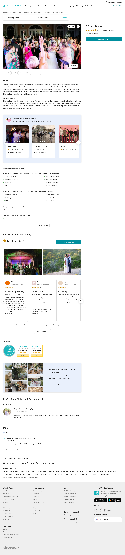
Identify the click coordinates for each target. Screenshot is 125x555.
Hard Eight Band (14, 146)
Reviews (24, 73)
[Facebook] (96, 510)
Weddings (6, 12)
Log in (112, 6)
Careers (5, 502)
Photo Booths (20, 474)
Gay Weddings (7, 537)
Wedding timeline (69, 499)
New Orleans (37, 12)
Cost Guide (37, 511)
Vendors (48, 6)
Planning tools (30, 6)
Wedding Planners (54, 471)
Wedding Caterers (68, 471)
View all (73, 65)
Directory (6, 529)
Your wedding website (40, 491)
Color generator (69, 502)
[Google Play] (114, 502)
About (7, 73)
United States (103, 520)
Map (43, 73)
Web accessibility (8, 522)
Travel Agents (7, 477)
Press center (7, 505)
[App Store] (100, 502)
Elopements (95, 6)
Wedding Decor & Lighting (88, 474)
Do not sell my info (9, 516)
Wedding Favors (33, 477)
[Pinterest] (104, 510)
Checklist (36, 494)
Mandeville (47, 12)
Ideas (64, 6)
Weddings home (8, 491)
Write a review (69, 242)
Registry (71, 6)
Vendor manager (38, 502)
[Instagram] (109, 510)
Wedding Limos (58, 474)
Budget (35, 499)
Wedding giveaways (70, 496)
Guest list (36, 496)
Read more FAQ (42, 225)
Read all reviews (41, 331)
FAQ (14, 73)
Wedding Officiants (112, 471)
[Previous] (6, 142)
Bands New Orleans (9, 450)
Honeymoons (68, 508)
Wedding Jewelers (20, 477)
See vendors (62, 385)
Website (82, 6)
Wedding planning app (71, 491)
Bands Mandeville (22, 450)
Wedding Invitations (105, 474)
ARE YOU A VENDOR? (115, 2)
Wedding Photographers (10, 471)
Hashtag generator (70, 494)
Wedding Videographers (96, 471)
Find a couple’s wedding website (74, 515)
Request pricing (104, 39)
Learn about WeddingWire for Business (76, 522)
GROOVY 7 (64, 146)
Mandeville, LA (93, 34)
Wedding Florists (82, 471)
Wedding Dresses (32, 474)
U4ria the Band (23, 458)
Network (35, 73)
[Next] (78, 142)
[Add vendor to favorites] (78, 26)
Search (64, 18)
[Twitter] (100, 510)
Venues (40, 6)
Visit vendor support (70, 525)
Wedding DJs (25, 471)
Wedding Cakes (46, 474)
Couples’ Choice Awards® (11, 535)
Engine (35, 508)
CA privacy (6, 519)
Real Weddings (68, 505)
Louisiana (27, 12)
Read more (8, 313)
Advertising (6, 508)
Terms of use (7, 511)
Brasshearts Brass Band (43, 146)
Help (34, 513)
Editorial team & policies (10, 496)
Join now (118, 6)
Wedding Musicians (71, 474)
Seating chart (37, 505)
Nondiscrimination (8, 499)
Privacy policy (7, 513)
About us (6, 494)
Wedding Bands (17, 12)
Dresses (56, 6)
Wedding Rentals (8, 474)
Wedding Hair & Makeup (38, 471)
